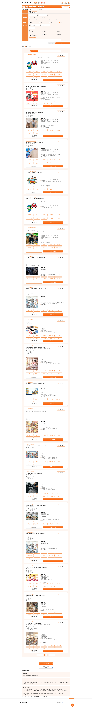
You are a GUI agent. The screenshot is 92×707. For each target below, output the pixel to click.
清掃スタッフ (43, 66)
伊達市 (33, 675)
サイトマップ (58, 699)
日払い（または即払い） (32, 690)
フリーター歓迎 (40, 689)
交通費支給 (62, 691)
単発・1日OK (37, 691)
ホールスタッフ (50, 682)
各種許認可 (42, 699)
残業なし (40, 693)
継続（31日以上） (46, 17)
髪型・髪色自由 (61, 693)
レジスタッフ (43, 429)
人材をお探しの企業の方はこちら (50, 699)
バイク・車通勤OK (52, 691)
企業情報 (32, 699)
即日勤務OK (32, 691)
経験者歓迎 (58, 31)
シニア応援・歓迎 (46, 34)
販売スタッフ (43, 364)
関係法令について (37, 699)
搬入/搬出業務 (43, 126)
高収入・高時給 (47, 690)
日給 (41, 22)
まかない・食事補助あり (26, 693)
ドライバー (28, 683)
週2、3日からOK (56, 690)
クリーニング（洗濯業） (26, 682)
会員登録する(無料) (45, 663)
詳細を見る (61, 55)
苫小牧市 (26, 675)
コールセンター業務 (61, 682)
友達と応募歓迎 (44, 693)
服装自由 (34, 693)
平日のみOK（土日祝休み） (26, 691)
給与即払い (43, 690)
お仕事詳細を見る (52, 79)
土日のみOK (65, 690)
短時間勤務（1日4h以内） (45, 691)
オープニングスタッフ (33, 35)
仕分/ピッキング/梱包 (44, 241)
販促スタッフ (46, 682)
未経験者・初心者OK (46, 689)
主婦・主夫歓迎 (35, 689)
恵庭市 (24, 675)
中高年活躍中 (59, 34)
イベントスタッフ (41, 682)
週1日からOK (52, 690)
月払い (40, 690)
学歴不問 (44, 31)
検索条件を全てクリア (51, 43)
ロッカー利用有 (56, 693)
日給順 (50, 50)
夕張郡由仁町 (36, 675)
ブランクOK (32, 34)
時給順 (42, 50)
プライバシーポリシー (58, 702)
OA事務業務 (24, 683)
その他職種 (31, 683)
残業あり (37, 693)
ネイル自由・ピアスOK (26, 694)
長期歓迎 (40, 691)
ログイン (45, 667)
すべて (61, 22)
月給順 (57, 50)
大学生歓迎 (31, 31)
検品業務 (42, 610)
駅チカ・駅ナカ (58, 691)
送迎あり (65, 691)
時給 (31, 22)
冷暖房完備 (51, 693)
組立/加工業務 (43, 304)
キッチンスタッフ (44, 582)
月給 (51, 22)
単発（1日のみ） (33, 17)
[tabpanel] (32, 64)
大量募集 (48, 693)
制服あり (31, 693)
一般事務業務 (67, 682)
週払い (38, 690)
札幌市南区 (29, 675)
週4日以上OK (61, 690)
